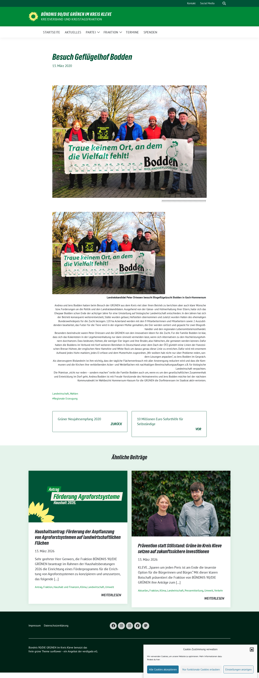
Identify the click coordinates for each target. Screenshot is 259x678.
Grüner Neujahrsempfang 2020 (90, 421)
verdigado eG (89, 651)
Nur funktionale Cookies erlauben (201, 669)
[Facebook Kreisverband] (113, 625)
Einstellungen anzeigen (238, 669)
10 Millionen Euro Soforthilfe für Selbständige (169, 424)
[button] (252, 649)
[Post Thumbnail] (78, 496)
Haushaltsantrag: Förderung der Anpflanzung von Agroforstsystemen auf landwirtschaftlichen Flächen (78, 537)
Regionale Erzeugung (66, 398)
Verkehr (218, 590)
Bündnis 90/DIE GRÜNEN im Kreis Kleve (76, 14)
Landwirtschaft (60, 393)
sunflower (55, 651)
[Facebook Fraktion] (137, 625)
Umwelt (109, 587)
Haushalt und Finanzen (66, 587)
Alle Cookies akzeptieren (163, 669)
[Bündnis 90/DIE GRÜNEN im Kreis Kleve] (33, 16)
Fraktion (48, 587)
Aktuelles (143, 590)
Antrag (38, 587)
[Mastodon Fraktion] (145, 625)
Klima (83, 587)
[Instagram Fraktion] (129, 625)
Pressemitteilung (194, 590)
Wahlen (74, 393)
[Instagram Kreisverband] (121, 625)
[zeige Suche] (224, 3)
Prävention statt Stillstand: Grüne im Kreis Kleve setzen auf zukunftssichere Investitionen (180, 548)
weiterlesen (111, 595)
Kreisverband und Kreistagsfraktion (71, 19)
